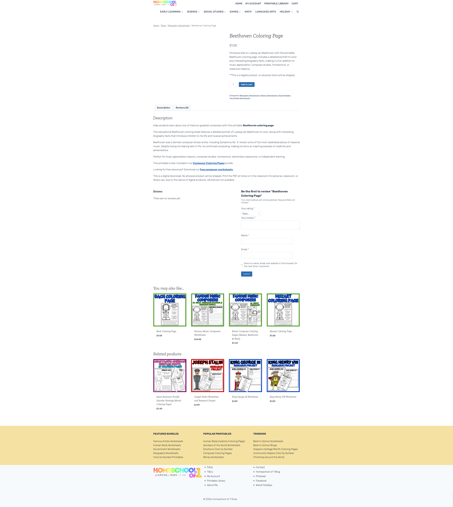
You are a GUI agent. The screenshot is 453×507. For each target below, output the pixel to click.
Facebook (261, 480)
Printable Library (216, 480)
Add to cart (246, 84)
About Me (212, 485)
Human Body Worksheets (167, 445)
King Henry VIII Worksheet (283, 396)
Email (245, 249)
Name (245, 235)
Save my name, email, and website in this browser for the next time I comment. (270, 265)
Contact (260, 467)
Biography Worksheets (250, 96)
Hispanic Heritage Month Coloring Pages (275, 449)
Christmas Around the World (268, 457)
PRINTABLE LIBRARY (276, 3)
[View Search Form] (298, 12)
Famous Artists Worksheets (168, 441)
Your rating (248, 208)
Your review (248, 217)
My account (253, 3)
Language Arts (265, 11)
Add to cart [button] (163, 343)
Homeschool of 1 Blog (268, 471)
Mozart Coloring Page (281, 331)
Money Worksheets (213, 457)
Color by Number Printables (168, 457)
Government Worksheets (166, 449)
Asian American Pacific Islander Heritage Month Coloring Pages (168, 400)
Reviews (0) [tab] (182, 107)
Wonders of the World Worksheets (221, 445)
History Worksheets (269, 96)
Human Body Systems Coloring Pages (224, 441)
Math (248, 11)
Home (238, 3)
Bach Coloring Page (166, 331)
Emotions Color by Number (218, 449)
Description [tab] (163, 107)
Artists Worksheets (241, 98)
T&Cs (210, 471)
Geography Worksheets (165, 453)
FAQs (210, 467)
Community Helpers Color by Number (273, 453)
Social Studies (284, 96)
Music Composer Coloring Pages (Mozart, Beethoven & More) (245, 335)
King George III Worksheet (245, 396)
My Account (213, 476)
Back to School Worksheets (268, 441)
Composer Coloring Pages (217, 453)
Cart (295, 3)
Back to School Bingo (265, 445)
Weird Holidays (264, 485)
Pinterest (261, 476)
